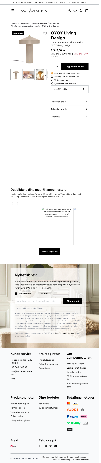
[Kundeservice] (75, 10)
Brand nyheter (74, 372)
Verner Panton (18, 407)
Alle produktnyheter (20, 420)
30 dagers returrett (48, 407)
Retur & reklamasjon (49, 364)
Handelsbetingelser (77, 457)
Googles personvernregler (65, 333)
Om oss (45, 457)
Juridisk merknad (59, 457)
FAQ (13, 378)
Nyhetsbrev (44, 403)
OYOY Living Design (63, 35)
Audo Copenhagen (20, 403)
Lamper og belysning (20, 23)
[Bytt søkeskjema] (69, 10)
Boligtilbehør (17, 416)
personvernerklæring (62, 328)
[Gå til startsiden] (33, 10)
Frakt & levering (46, 359)
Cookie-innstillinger (76, 367)
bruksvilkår (19, 336)
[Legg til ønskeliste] (45, 33)
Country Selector (81, 459)
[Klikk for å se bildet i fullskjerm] (29, 49)
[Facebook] (40, 446)
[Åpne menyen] (13, 10)
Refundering (45, 368)
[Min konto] (81, 10)
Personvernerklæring (61, 459)
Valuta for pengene (20, 411)
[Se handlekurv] (86, 10)
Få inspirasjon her (50, 251)
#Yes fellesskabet (75, 363)
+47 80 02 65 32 (19, 367)
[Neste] (46, 75)
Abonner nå (73, 301)
